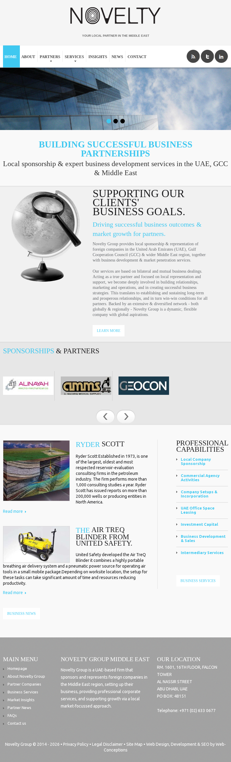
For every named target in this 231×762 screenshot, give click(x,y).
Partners (49, 59)
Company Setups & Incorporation (199, 494)
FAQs (12, 715)
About (28, 56)
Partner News (19, 707)
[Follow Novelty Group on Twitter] (207, 56)
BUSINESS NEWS (21, 614)
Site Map (134, 744)
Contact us (17, 723)
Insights (97, 56)
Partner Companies (24, 684)
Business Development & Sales (203, 538)
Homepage (17, 668)
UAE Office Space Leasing (197, 510)
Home (11, 56)
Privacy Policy (75, 744)
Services (73, 59)
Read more (13, 511)
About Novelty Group (26, 676)
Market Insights (21, 699)
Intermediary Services (202, 552)
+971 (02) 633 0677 (197, 710)
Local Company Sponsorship (196, 461)
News (117, 56)
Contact (137, 56)
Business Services (23, 691)
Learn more (108, 331)
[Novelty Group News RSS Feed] (193, 56)
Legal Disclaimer (107, 744)
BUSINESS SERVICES (198, 581)
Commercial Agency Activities (200, 477)
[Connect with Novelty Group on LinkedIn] (221, 56)
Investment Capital (199, 524)
